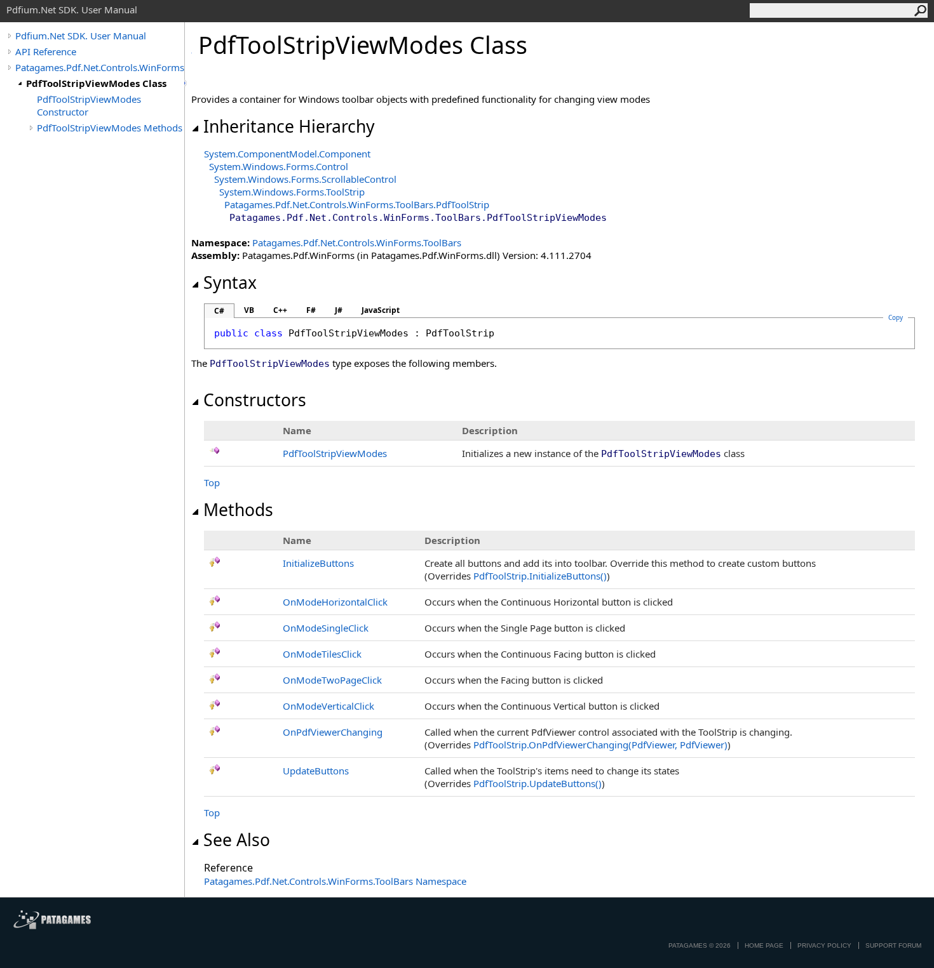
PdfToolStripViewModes (335, 453)
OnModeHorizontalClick (335, 601)
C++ (280, 310)
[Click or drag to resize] (185, 83)
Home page (764, 945)
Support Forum (893, 945)
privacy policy (824, 945)
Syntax (230, 282)
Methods (238, 509)
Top (212, 482)
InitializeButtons (318, 563)
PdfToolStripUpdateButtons (537, 783)
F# (311, 310)
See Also (236, 839)
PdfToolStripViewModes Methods (109, 127)
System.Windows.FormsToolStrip (292, 191)
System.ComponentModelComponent (287, 153)
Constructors (254, 399)
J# (338, 310)
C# (219, 310)
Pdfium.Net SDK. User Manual (80, 35)
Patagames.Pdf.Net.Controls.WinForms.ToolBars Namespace (335, 881)
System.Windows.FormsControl (278, 166)
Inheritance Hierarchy (289, 126)
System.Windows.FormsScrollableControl (305, 179)
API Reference (45, 51)
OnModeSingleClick (326, 627)
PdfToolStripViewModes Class (96, 83)
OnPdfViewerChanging (332, 732)
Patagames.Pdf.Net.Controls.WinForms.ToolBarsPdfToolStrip (356, 204)
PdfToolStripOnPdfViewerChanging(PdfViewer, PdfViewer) (600, 744)
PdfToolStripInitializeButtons (540, 575)
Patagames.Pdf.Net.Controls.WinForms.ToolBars (99, 67)
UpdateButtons (316, 770)
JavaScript (381, 310)
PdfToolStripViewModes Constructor (89, 105)
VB (249, 310)
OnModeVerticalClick (328, 705)
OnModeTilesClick (322, 653)
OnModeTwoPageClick (332, 679)
